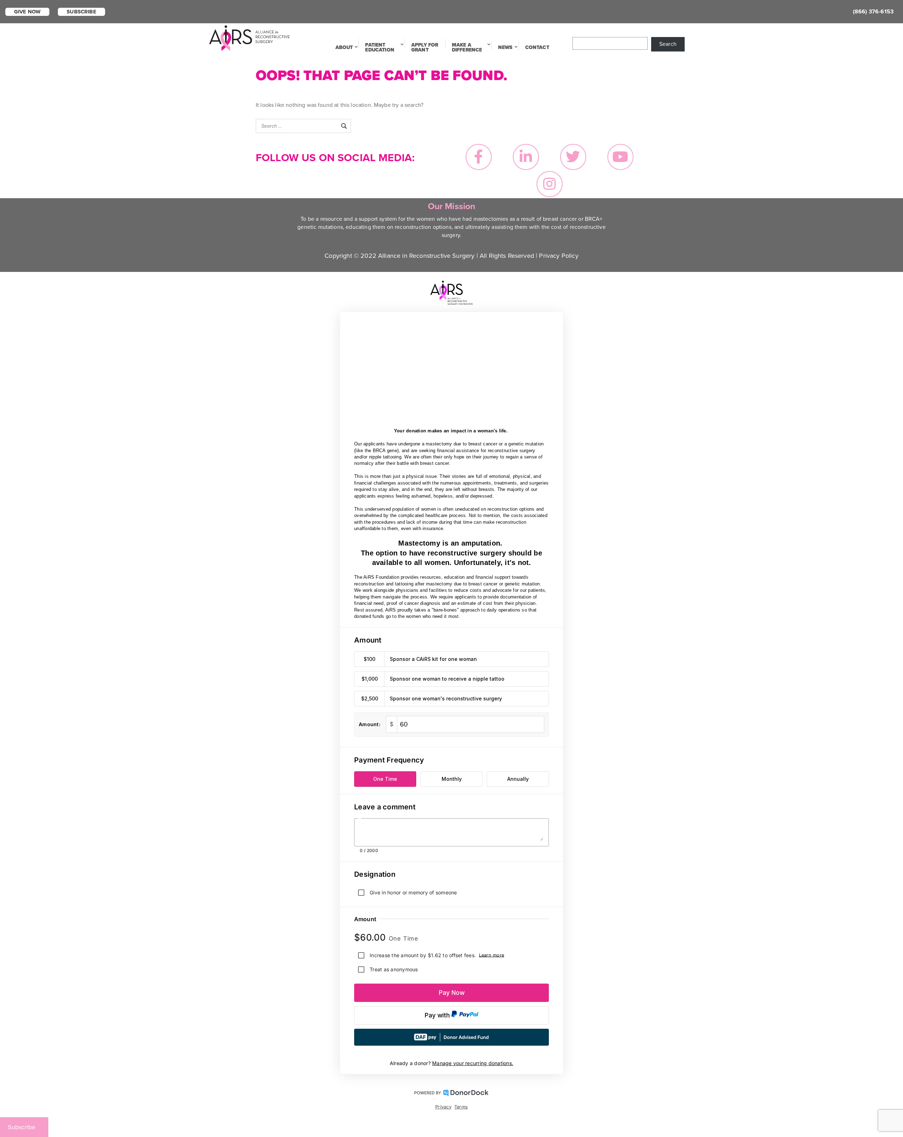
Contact (537, 47)
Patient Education (379, 47)
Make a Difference (467, 47)
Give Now (27, 11)
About (344, 47)
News (505, 47)
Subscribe (81, 11)
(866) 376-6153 (873, 11)
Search (668, 44)
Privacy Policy (558, 256)
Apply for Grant (424, 47)
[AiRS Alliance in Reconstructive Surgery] (249, 37)
